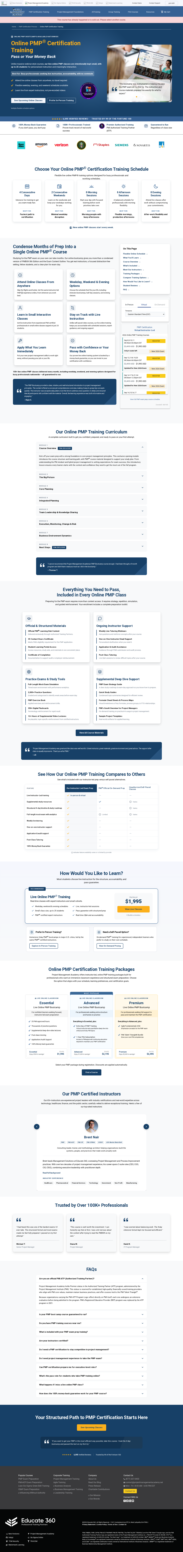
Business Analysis (63, 1486)
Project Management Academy (38, 3)
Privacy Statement (88, 1524)
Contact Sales (137, 3)
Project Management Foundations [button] (70, 12)
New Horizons (17, 3)
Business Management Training (69, 1489)
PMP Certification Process (28, 27)
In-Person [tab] (129, 304)
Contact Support (154, 3)
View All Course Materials (91, 733)
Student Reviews (131, 285)
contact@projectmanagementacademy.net (144, 1482)
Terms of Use (113, 1524)
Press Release (94, 1486)
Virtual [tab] (144, 304)
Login (172, 3)
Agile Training (59, 1482)
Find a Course (92, 1072)
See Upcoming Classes (91, 1427)
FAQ (126, 289)
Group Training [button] (114, 12)
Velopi (101, 3)
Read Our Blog (94, 1482)
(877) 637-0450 (132, 1479)
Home (14, 27)
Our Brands (95, 1499)
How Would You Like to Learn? (138, 282)
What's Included (131, 266)
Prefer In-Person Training (61, 100)
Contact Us (130, 1491)
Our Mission (95, 1495)
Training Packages (132, 274)
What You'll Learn (132, 258)
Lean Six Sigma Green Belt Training (33, 1486)
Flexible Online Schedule (135, 254)
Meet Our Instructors (133, 270)
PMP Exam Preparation (28, 1479)
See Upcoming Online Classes (28, 100)
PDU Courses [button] (133, 12)
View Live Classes (133, 909)
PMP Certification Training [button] (39, 12)
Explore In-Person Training (44, 946)
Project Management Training (66, 1479)
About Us (92, 1479)
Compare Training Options (136, 278)
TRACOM (89, 3)
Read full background (51, 1173)
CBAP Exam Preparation (28, 1489)
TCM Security (76, 3)
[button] (136, 97)
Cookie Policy (101, 1524)
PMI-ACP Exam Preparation (30, 1482)
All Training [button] (96, 12)
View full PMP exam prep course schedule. (145, 399)
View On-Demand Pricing (110, 946)
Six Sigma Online (60, 3)
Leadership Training (63, 1493)
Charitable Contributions (99, 1489)
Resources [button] (150, 12)
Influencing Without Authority (32, 1493)
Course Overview (132, 262)
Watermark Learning (115, 3)
